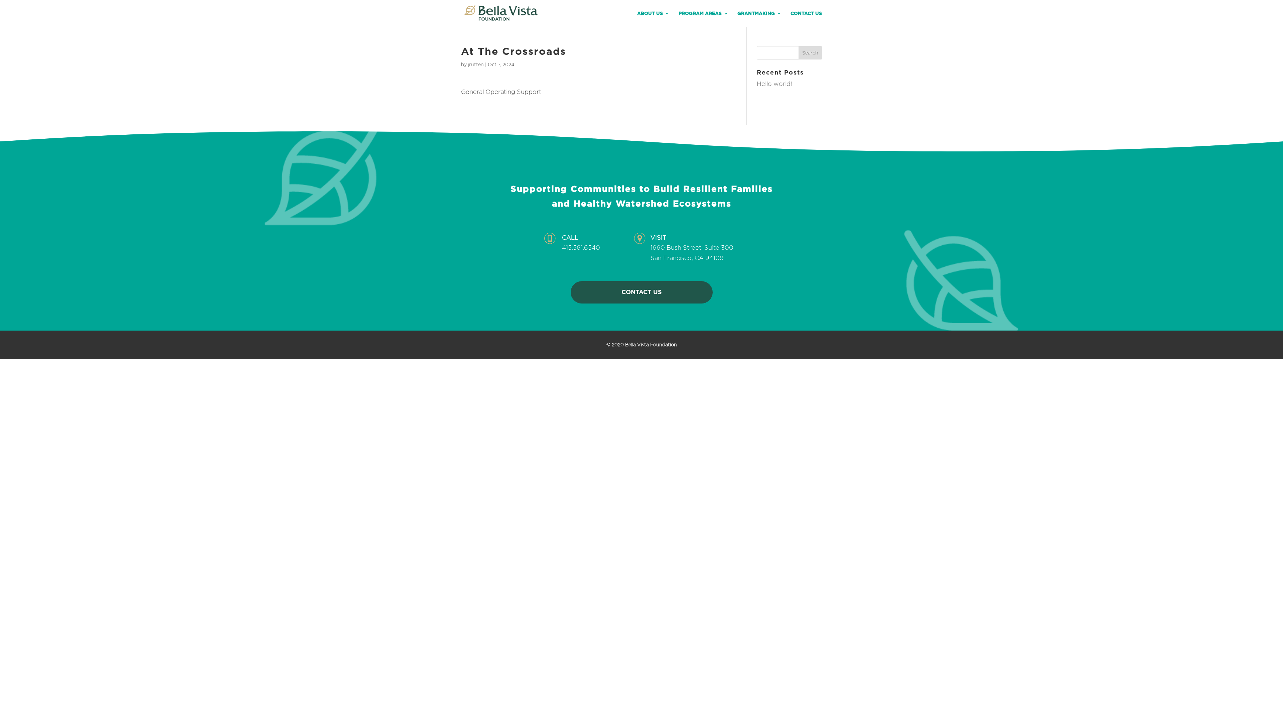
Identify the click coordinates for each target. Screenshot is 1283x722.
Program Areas (700, 13)
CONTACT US (641, 291)
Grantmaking (756, 13)
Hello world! (774, 83)
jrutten (476, 64)
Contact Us (806, 13)
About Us (650, 13)
